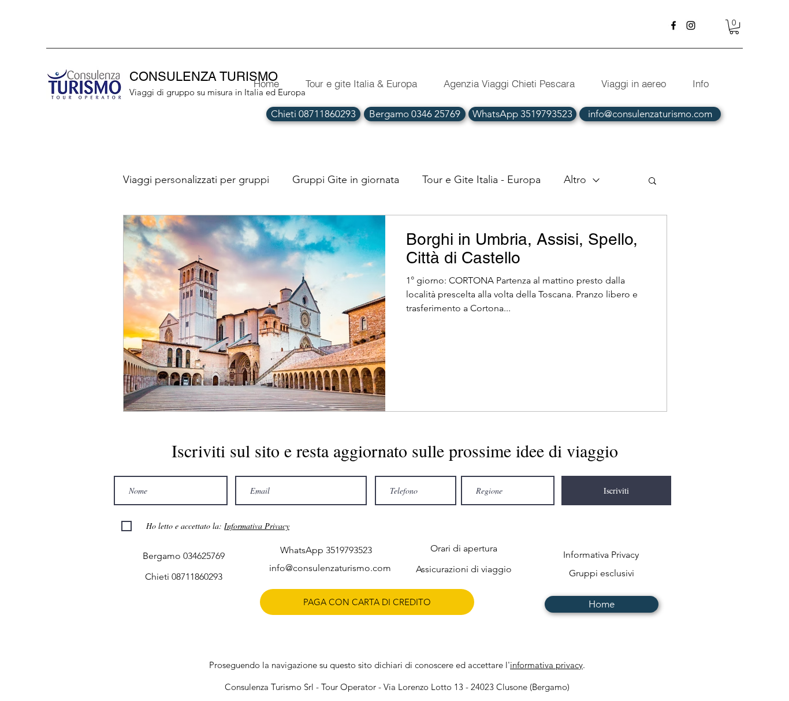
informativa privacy (546, 664)
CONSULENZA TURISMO (205, 76)
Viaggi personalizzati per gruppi (196, 179)
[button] (734, 27)
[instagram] (691, 25)
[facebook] (673, 25)
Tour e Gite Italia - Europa (481, 179)
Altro (575, 179)
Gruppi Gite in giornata (345, 179)
